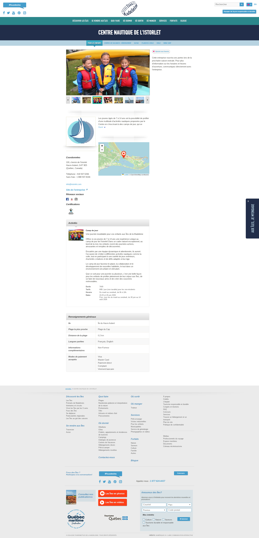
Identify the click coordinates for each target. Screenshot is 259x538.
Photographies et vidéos (140, 432)
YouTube (14, 13)
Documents (167, 444)
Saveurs (134, 446)
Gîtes (100, 430)
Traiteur (134, 408)
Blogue (134, 460)
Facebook (4, 13)
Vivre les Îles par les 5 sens (77, 408)
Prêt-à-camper (104, 448)
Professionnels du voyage (173, 439)
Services (135, 415)
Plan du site (168, 422)
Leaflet (126, 175)
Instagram (25, 13)
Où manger (136, 404)
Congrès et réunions (171, 407)
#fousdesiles (15, 5)
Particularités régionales (75, 416)
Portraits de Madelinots (75, 403)
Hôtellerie (102, 427)
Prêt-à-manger (136, 419)
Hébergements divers (106, 445)
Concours (167, 412)
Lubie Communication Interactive (180, 535)
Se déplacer (70, 413)
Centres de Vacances (106, 442)
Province (146, 510)
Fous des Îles (71, 411)
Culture (133, 448)
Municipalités (136, 427)
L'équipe (166, 402)
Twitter (8, 13)
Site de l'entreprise (76, 190)
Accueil (68, 389)
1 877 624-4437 (157, 481)
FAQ (165, 409)
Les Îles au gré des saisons (77, 418)
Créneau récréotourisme (172, 446)
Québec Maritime (78, 519)
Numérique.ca (161, 535)
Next (147, 100)
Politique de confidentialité (173, 425)
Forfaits (135, 439)
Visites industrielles (138, 421)
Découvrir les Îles (75, 396)
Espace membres (170, 441)
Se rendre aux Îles (75, 426)
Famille (134, 451)
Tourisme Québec (116, 518)
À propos (166, 397)
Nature (133, 443)
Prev (68, 100)
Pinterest (19, 13)
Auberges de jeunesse (107, 440)
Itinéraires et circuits (74, 406)
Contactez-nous (106, 457)
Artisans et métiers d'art (107, 413)
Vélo (100, 411)
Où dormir (103, 423)
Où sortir (135, 396)
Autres (133, 453)
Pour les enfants (137, 424)
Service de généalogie (139, 429)
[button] (124, 155)
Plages (101, 400)
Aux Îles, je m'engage (253, 218)
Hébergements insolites (107, 450)
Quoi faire (103, 396)
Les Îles (69, 400)
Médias (166, 436)
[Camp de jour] (76, 235)
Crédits (166, 399)
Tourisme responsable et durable (176, 404)
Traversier (70, 430)
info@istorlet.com (73, 184)
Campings (102, 437)
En (255, 4)
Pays (170, 505)
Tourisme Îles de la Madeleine (129, 8)
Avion (68, 432)
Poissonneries (104, 416)
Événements (103, 408)
